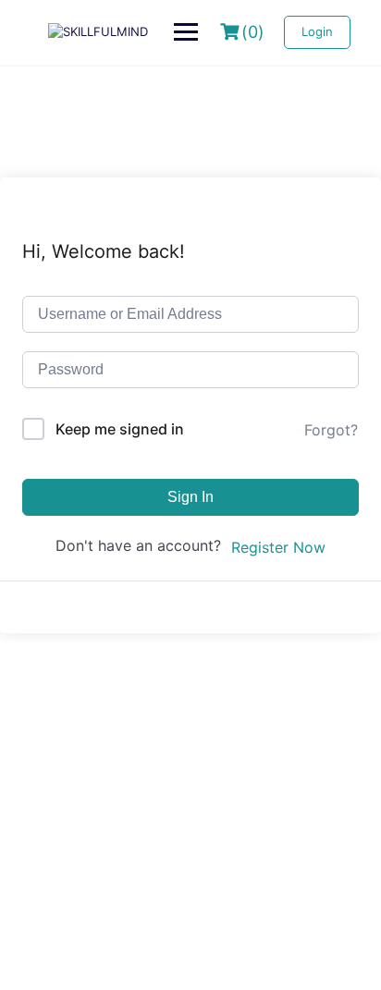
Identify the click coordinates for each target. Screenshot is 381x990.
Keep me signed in (119, 429)
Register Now (278, 547)
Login (317, 31)
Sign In (190, 497)
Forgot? (331, 430)
